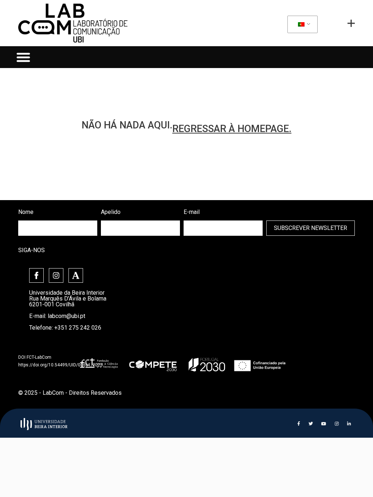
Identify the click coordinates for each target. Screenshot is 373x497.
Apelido (111, 211)
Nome (26, 211)
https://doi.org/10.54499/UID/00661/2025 (60, 364)
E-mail (192, 211)
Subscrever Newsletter (310, 227)
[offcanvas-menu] (351, 23)
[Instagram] (56, 275)
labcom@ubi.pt (66, 316)
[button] (23, 57)
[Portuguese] (301, 24)
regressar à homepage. (231, 129)
